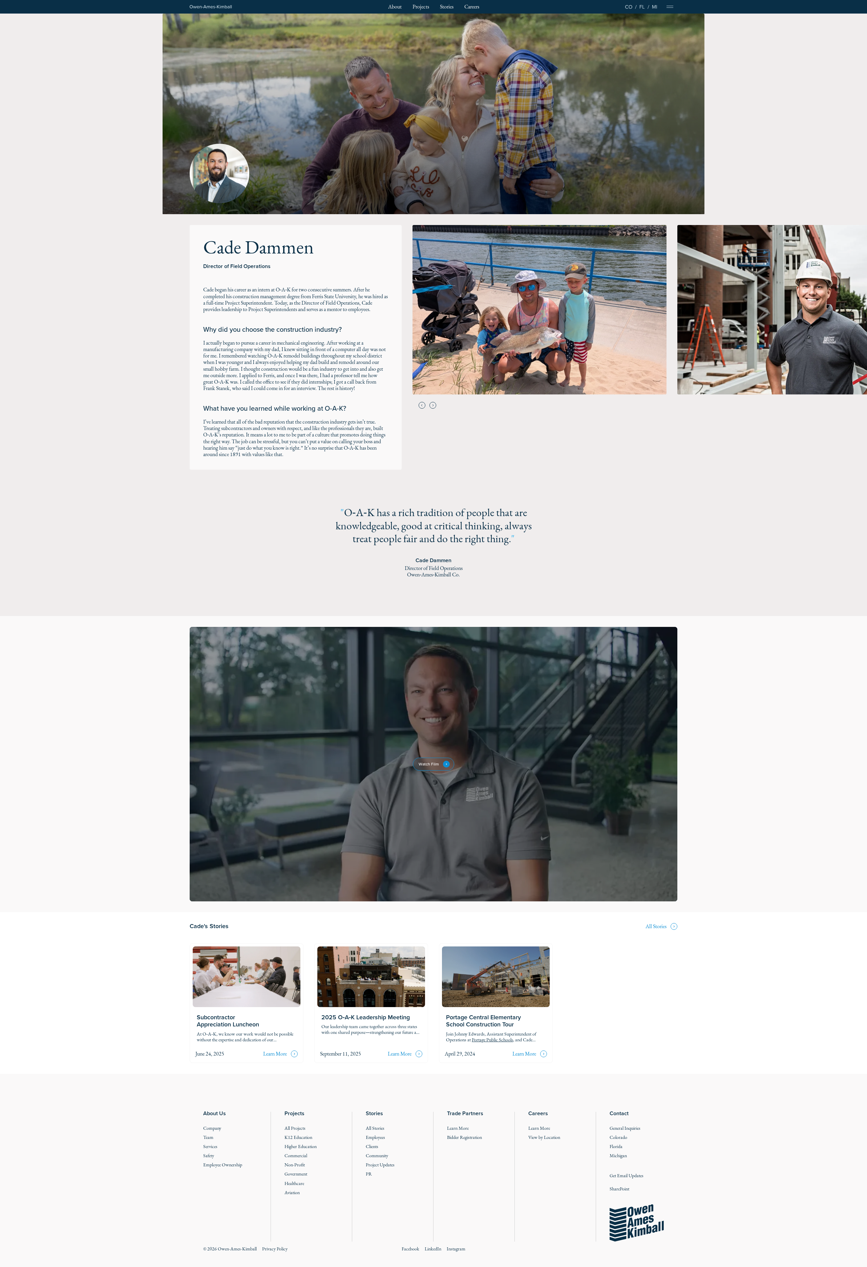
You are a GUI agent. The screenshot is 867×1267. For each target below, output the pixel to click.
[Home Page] (211, 7)
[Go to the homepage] (636, 1223)
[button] (422, 405)
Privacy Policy (275, 1249)
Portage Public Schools (492, 1040)
